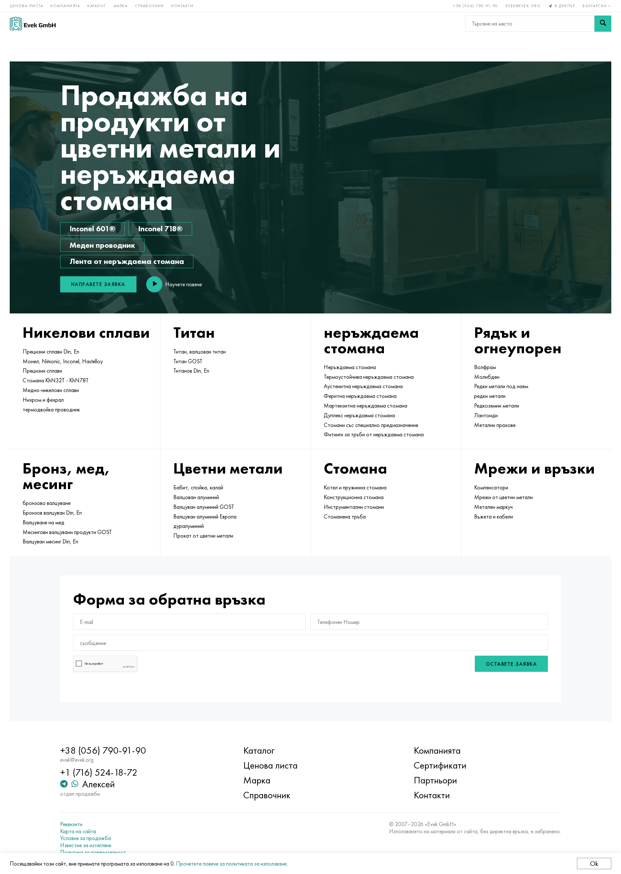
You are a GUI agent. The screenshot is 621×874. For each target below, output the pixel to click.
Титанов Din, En (191, 370)
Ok (594, 863)
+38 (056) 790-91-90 (475, 5)
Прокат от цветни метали (203, 535)
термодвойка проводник (51, 409)
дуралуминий (188, 526)
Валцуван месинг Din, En (50, 541)
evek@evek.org (523, 5)
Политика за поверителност (93, 852)
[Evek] (33, 23)
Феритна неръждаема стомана (360, 396)
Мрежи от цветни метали (503, 497)
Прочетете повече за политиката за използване (231, 863)
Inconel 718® (160, 229)
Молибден (486, 377)
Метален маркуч (493, 507)
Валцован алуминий (196, 497)
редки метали (490, 396)
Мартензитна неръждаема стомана (365, 405)
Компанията (65, 5)
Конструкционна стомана (354, 497)
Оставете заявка (511, 664)
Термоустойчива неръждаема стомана (369, 377)
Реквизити (71, 824)
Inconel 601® (92, 229)
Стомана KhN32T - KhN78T (56, 380)
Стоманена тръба (345, 516)
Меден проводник (102, 245)
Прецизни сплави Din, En (51, 351)
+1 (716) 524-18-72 (98, 772)
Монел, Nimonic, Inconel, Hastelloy (63, 361)
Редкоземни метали (496, 405)
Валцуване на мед (43, 522)
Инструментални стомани (354, 507)
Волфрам (485, 367)
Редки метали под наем (501, 386)
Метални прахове (495, 425)
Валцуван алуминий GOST (203, 507)
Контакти (182, 5)
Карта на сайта (78, 831)
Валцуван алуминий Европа (204, 516)
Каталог (96, 5)
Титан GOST (187, 361)
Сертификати (440, 765)
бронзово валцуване (47, 503)
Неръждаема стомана (350, 367)
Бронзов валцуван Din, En (52, 512)
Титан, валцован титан (199, 351)
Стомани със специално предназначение (371, 425)
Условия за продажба (85, 838)
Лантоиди (486, 415)
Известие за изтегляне (85, 845)
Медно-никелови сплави (51, 390)
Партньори (435, 780)
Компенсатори (491, 487)
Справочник (149, 5)
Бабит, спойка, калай (198, 487)
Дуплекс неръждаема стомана (359, 415)
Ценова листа (26, 5)
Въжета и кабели (493, 516)
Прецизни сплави (42, 370)
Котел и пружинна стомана (355, 487)
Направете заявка (98, 284)
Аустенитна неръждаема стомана (363, 386)
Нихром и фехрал (43, 400)
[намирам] (602, 24)
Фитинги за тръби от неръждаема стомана (374, 434)
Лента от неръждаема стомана (127, 261)
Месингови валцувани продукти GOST (67, 532)
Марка (121, 5)
